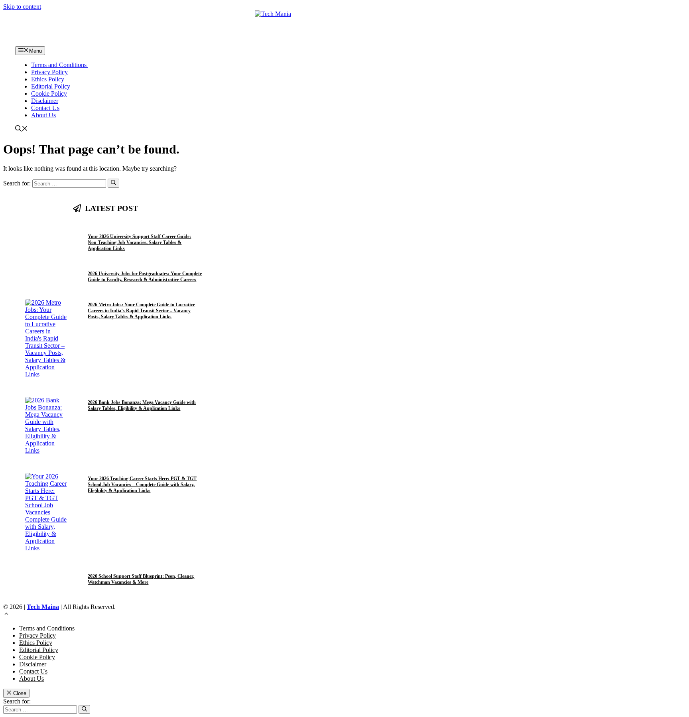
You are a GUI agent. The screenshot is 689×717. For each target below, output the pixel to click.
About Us (43, 115)
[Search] (113, 183)
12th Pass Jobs (101, 227)
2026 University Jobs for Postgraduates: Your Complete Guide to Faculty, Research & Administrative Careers (145, 276)
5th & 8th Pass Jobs (162, 567)
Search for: (17, 701)
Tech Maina (43, 606)
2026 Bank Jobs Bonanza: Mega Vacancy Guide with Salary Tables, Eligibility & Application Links (142, 405)
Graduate (155, 295)
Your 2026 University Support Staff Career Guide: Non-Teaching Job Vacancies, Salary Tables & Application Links (139, 242)
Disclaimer (44, 100)
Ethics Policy (47, 79)
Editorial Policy (50, 86)
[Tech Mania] (344, 28)
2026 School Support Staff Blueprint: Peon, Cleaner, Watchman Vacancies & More (141, 579)
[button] (21, 129)
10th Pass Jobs (129, 227)
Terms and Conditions (59, 64)
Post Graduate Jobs (107, 264)
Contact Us (45, 107)
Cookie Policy (49, 93)
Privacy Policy (49, 72)
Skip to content (22, 6)
